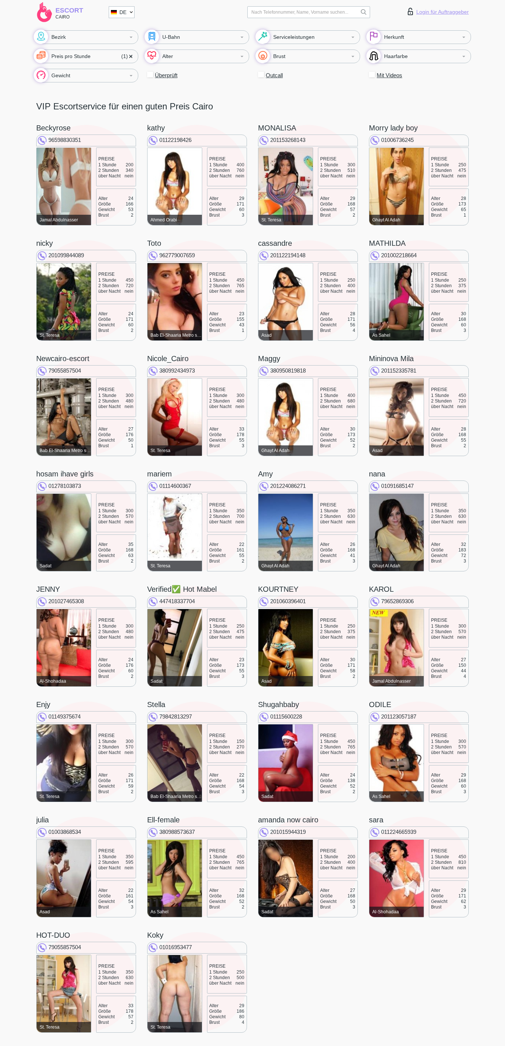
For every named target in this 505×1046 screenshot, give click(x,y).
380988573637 (177, 832)
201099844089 (66, 255)
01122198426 (175, 140)
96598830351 (64, 140)
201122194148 (287, 255)
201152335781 (398, 370)
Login (442, 12)
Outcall (274, 75)
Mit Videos (389, 75)
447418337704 (177, 601)
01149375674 (64, 716)
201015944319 (288, 832)
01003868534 (64, 832)
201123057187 (398, 716)
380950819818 (288, 370)
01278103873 (64, 486)
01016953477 (175, 947)
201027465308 (66, 601)
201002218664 (399, 255)
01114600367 (175, 486)
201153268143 (287, 140)
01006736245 (397, 140)
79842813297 (175, 716)
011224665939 (398, 832)
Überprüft (166, 75)
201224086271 (288, 486)
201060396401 (288, 601)
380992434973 (177, 370)
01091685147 (397, 486)
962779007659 (177, 255)
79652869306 (397, 601)
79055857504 (64, 370)
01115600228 (286, 716)
